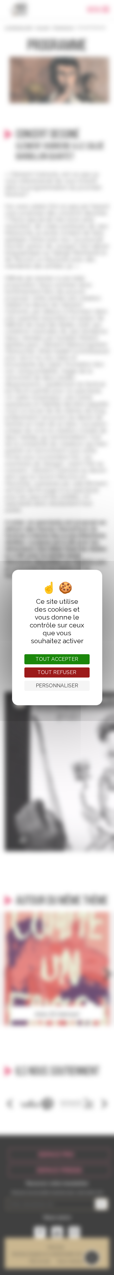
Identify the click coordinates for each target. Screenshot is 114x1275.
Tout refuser (56, 672)
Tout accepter (56, 659)
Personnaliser (57, 686)
